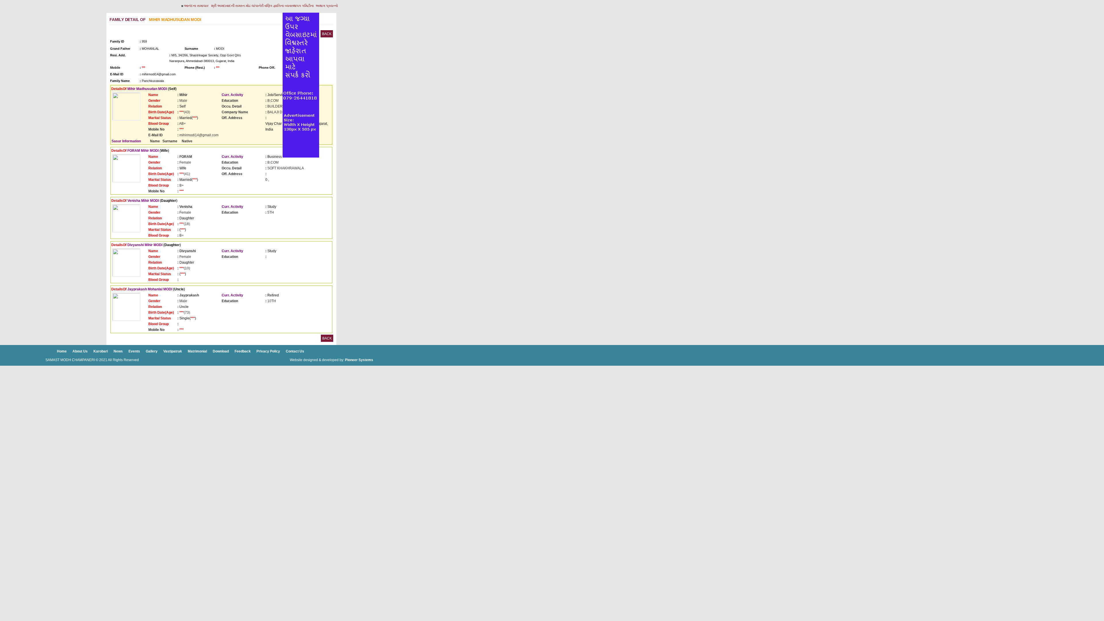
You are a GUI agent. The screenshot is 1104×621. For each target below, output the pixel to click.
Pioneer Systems (359, 360)
